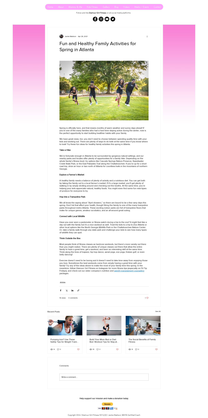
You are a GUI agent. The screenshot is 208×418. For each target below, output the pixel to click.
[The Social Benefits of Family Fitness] (143, 325)
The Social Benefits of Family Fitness (142, 340)
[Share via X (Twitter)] (66, 290)
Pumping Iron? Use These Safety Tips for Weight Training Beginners (64, 340)
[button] (107, 404)
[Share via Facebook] (60, 290)
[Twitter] (112, 19)
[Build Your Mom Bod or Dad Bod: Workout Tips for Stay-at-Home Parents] (104, 325)
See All (158, 311)
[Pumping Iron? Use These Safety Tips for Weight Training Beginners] (65, 325)
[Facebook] (95, 19)
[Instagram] (101, 19)
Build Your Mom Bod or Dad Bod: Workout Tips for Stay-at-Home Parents (103, 340)
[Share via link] (78, 290)
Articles (62, 282)
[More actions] (147, 36)
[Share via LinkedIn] (72, 290)
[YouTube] (107, 19)
